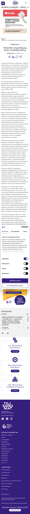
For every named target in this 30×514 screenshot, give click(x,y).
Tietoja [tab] (25, 231)
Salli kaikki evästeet (15, 280)
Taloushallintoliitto (6, 486)
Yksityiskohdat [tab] (15, 231)
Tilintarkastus (4, 460)
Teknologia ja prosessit (7, 448)
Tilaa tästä (15, 351)
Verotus (23, 7)
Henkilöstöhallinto (6, 444)
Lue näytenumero (15, 510)
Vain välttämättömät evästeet (15, 285)
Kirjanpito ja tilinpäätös (9, 7)
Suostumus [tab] (5, 231)
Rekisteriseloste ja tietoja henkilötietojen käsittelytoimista (14, 503)
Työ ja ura (3, 462)
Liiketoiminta (4, 453)
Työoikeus (3, 446)
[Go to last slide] (3, 333)
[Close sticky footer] (27, 506)
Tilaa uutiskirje (5, 475)
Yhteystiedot (4, 489)
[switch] (26, 263)
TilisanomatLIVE (5, 472)
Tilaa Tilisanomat (5, 469)
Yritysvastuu (4, 458)
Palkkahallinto (5, 442)
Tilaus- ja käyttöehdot (6, 483)
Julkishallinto (4, 455)
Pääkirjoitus (15, 44)
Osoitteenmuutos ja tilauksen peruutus (11, 480)
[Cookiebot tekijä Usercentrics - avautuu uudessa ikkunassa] (21, 227)
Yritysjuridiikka (5, 439)
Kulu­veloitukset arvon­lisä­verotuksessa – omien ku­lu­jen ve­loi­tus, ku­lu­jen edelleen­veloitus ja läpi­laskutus (12, 321)
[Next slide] (7, 333)
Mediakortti (4, 478)
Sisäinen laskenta (5, 451)
